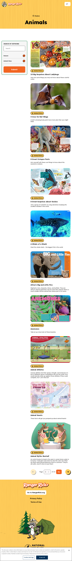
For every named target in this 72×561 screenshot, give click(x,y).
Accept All (42, 557)
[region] (36, 554)
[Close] (69, 550)
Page (41, 472)
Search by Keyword (11, 44)
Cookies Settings (29, 557)
